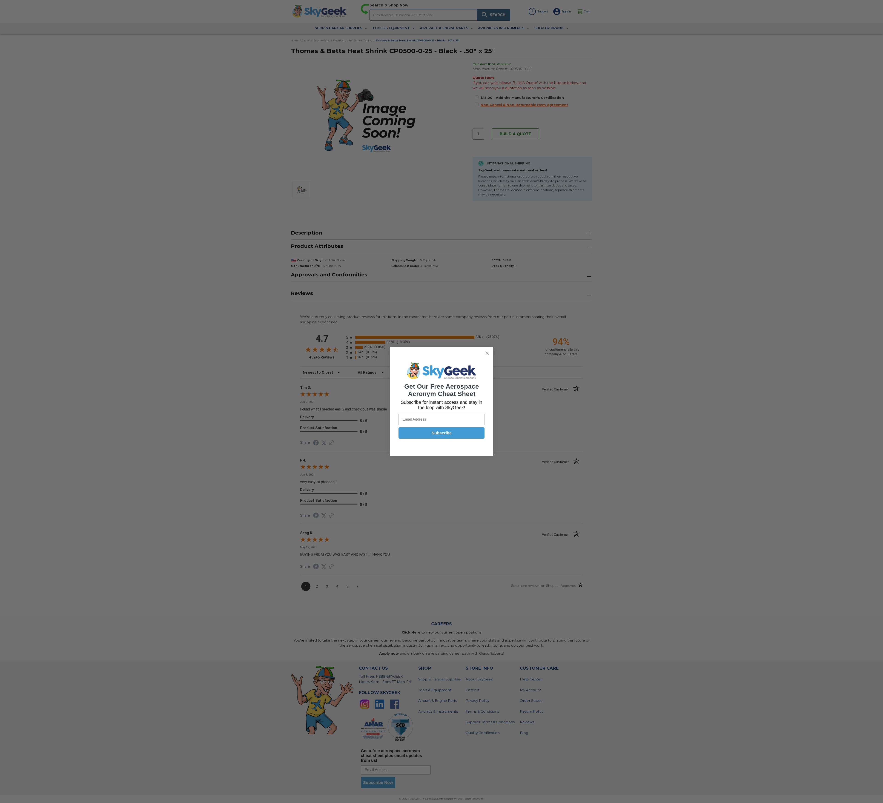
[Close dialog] (487, 353)
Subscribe (442, 433)
